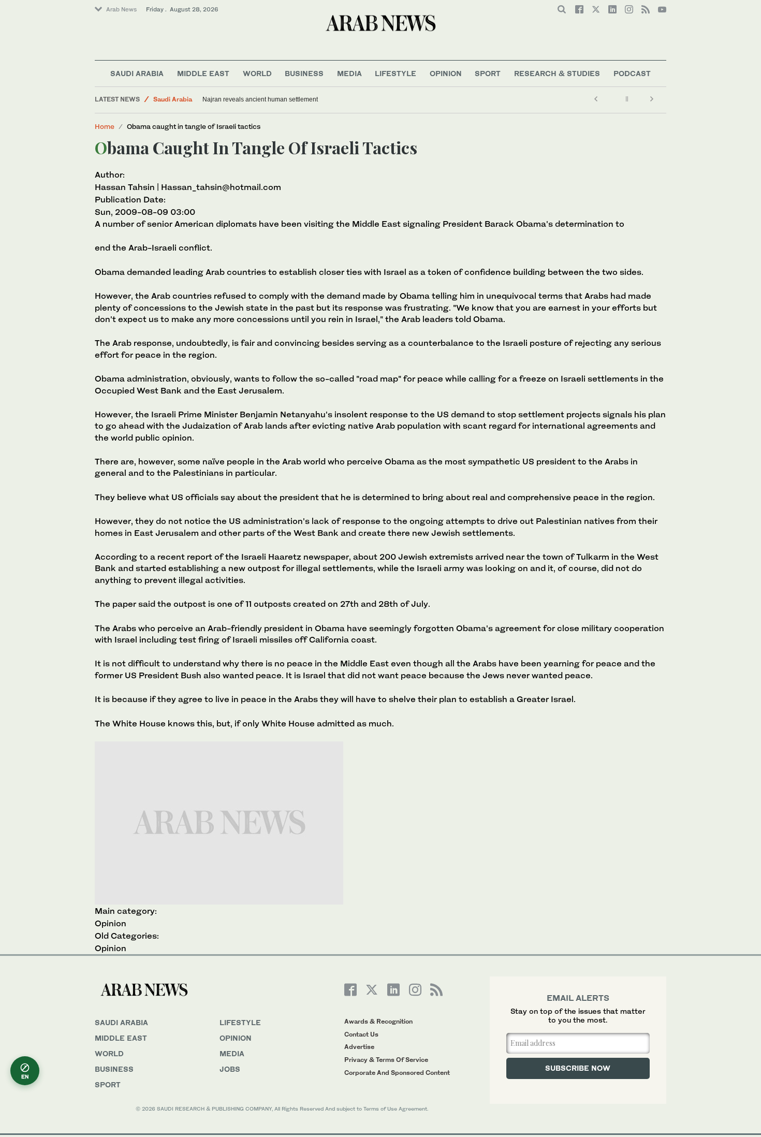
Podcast (632, 73)
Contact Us (361, 1034)
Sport (488, 73)
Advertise (359, 1047)
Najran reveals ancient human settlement (260, 99)
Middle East (203, 73)
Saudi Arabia (137, 73)
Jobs (229, 1069)
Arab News (121, 9)
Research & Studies (557, 73)
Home (104, 126)
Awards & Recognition (378, 1021)
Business (304, 73)
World (257, 73)
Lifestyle (395, 73)
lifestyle (240, 1022)
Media (349, 73)
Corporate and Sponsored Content (397, 1072)
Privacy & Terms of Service (386, 1059)
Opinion (446, 73)
